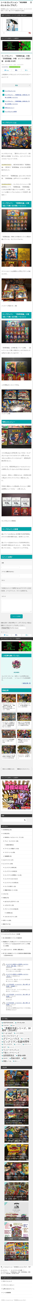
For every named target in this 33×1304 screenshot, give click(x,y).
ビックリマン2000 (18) (10, 867)
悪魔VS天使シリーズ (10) (11, 890)
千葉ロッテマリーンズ (11, 1053)
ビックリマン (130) (8, 863)
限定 (25, 1058)
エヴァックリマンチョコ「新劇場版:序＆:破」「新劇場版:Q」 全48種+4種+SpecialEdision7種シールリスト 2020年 (8, 706)
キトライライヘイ (11, 1036)
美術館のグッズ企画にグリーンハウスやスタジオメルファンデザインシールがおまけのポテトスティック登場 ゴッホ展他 (17, 943)
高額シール (7, 1061)
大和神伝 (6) (9, 912)
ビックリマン (5, 67)
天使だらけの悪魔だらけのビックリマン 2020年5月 (9, 769)
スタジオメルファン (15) (11, 916)
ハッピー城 (26, 1038)
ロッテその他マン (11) (10, 886)
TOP (17, 1267)
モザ (4, 1047)
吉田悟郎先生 (8, 1055)
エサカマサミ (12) (9, 905)
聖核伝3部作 (15, 1058)
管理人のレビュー (9, 107)
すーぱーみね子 (7, 1033)
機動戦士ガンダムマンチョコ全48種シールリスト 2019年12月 (24, 741)
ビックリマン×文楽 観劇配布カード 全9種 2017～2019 (8, 741)
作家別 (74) (6, 897)
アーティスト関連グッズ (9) (12, 848)
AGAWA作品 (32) (7, 829)
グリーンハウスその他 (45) (11, 909)
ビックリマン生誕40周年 (16, 1041)
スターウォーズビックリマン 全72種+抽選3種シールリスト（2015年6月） (24, 705)
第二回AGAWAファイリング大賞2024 (12, 938)
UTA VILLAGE (21, 1022)
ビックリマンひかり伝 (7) (11, 878)
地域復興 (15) (8, 856)
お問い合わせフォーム (8, 1288)
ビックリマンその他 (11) (11, 871)
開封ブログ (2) (6, 924)
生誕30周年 (5, 1058)
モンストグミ (11, 1047)
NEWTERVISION (8, 1022)
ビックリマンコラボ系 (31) (11, 882)
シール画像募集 (7, 1292)
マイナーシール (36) (10, 852)
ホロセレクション (27, 1044)
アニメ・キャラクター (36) (11, 841)
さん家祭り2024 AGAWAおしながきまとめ (16, 1218)
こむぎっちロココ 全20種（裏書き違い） (14, 949)
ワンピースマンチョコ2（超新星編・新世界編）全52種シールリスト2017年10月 (8, 757)
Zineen (13, 1025)
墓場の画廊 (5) (10, 844)
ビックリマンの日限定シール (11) (13, 875)
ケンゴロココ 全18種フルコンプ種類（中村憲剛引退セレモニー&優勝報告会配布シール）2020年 (8, 724)
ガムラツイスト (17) (8, 860)
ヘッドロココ (18, 1044)
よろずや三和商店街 (19, 1033)
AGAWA (13, 986)
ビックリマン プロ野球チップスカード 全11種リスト (24, 757)
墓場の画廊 (22, 1055)
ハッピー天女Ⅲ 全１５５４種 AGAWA (15, 1238)
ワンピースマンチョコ (11, 1050)
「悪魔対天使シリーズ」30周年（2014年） (16, 1029)
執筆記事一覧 (27, 683)
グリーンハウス (11, 1039)
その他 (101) (6, 833)
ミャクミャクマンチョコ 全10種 (11, 934)
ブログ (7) (5, 894)
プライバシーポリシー (8, 1285)
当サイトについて (7, 1281)
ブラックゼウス (7, 1044)
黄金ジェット (17, 1061)
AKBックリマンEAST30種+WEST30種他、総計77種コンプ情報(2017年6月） (24, 724)
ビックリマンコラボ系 (15, 67)
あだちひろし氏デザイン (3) (12, 901)
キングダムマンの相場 (11, 111)
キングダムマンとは (10, 91)
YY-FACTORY (6, 1025)
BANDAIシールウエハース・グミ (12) (14, 837)
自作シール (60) (7, 920)
